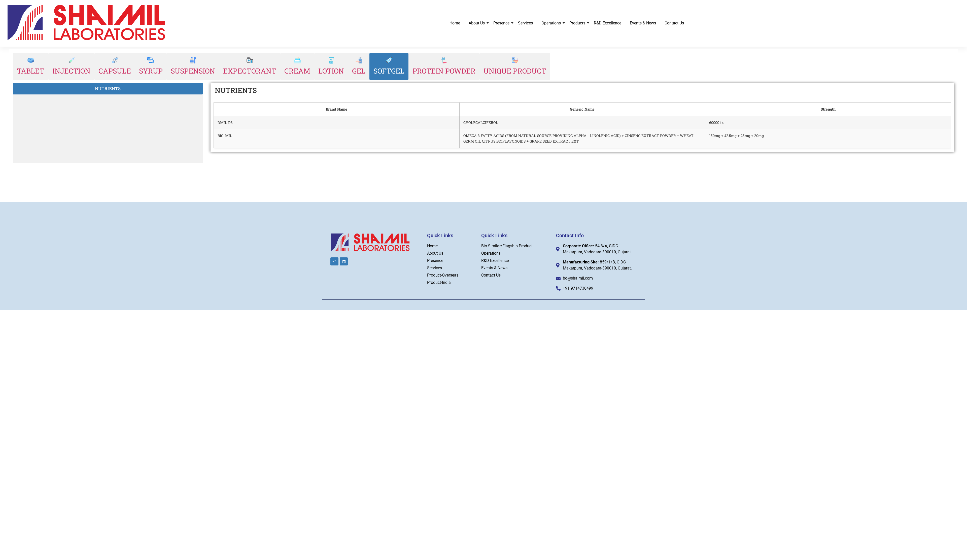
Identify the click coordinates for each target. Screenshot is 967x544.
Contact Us (674, 23)
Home (455, 23)
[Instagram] (334, 261)
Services (525, 23)
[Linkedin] (344, 261)
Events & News (643, 23)
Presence (501, 23)
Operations (551, 23)
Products (577, 23)
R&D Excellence (607, 23)
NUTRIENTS (108, 88)
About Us (477, 23)
